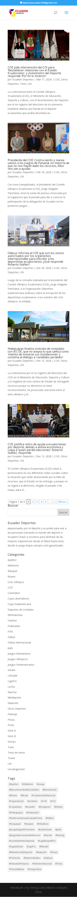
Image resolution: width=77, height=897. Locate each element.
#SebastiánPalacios (19, 863)
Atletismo (13, 565)
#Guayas (28, 823)
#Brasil (24, 795)
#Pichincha (14, 857)
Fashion (12, 620)
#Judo (58, 829)
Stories (12, 741)
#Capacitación (16, 801)
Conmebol (14, 593)
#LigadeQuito (16, 846)
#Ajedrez (13, 784)
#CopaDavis (15, 806)
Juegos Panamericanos (21, 664)
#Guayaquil (15, 823)
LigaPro (12, 681)
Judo (10, 648)
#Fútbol (50, 818)
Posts (11, 725)
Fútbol (11, 637)
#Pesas (53, 852)
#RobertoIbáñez (32, 857)
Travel (11, 758)
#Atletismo (27, 784)
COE (57, 79)
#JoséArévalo (45, 829)
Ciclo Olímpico (16, 582)
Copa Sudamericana (19, 604)
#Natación (41, 852)
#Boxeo (13, 795)
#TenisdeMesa (16, 869)
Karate (11, 670)
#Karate (48, 835)
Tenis (23, 83)
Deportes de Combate (21, 609)
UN (30, 83)
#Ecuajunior (45, 806)
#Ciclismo (32, 801)
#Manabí (43, 846)
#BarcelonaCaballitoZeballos (24, 789)
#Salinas (48, 857)
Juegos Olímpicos (18, 659)
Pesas (11, 719)
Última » (62, 501)
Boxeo (11, 576)
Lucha (11, 686)
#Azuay (40, 784)
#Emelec (58, 806)
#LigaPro (31, 846)
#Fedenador (32, 812)
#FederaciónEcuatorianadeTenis (25, 818)
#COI (53, 801)
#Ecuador (30, 806)
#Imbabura (42, 823)
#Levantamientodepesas (21, 840)
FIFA (10, 631)
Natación (13, 703)
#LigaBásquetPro (47, 840)
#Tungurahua (34, 869)
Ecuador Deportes (22, 79)
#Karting (60, 835)
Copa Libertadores (18, 598)
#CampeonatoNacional (43, 795)
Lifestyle (12, 675)
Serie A (12, 730)
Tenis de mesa (16, 752)
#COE (44, 801)
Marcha (12, 692)
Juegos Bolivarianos (19, 653)
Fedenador (14, 626)
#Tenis (58, 863)
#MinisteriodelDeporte (20, 852)
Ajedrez (12, 560)
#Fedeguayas (16, 812)
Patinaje (12, 714)
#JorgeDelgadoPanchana (22, 829)
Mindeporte (14, 697)
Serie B (12, 736)
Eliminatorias (15, 615)
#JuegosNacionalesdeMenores (24, 835)
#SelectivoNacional (42, 863)
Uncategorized (16, 769)
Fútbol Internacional (19, 642)
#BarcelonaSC (50, 789)
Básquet (12, 571)
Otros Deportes (17, 708)
